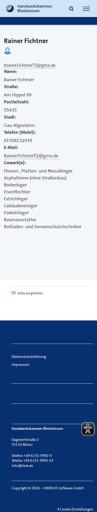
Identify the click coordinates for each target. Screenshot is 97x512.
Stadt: (10, 117)
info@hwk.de (22, 465)
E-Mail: (11, 147)
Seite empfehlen (30, 293)
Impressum (20, 364)
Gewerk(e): (15, 163)
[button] (71, 9)
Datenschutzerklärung (29, 356)
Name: (10, 71)
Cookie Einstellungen (76, 509)
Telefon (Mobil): (20, 132)
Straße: (11, 87)
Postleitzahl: (16, 102)
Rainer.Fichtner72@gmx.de (31, 156)
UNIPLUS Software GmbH (63, 488)
